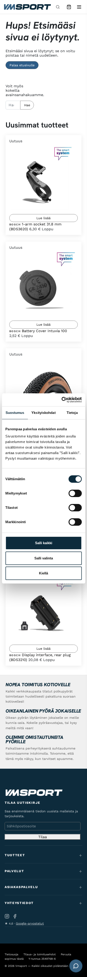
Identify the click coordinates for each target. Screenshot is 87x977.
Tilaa (42, 837)
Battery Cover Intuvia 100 (44, 331)
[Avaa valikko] (79, 7)
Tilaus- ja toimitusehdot (39, 954)
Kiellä (43, 573)
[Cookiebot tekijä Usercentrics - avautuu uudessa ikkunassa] (62, 400)
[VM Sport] (27, 7)
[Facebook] (15, 916)
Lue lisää (43, 218)
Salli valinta (43, 558)
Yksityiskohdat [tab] (43, 413)
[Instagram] (7, 916)
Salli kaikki (43, 543)
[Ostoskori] (69, 7)
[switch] (75, 493)
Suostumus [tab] (15, 413)
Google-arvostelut (30, 923)
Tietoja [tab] (72, 413)
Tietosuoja (11, 954)
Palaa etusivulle (22, 65)
